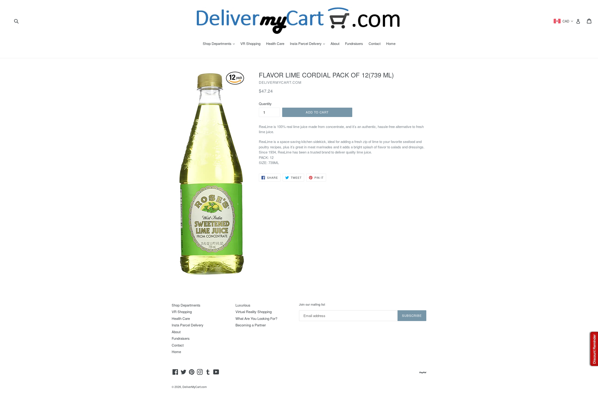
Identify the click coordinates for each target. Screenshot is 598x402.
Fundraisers (354, 43)
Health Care (275, 43)
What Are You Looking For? (256, 318)
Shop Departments (220, 43)
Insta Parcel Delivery (308, 43)
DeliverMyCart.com (194, 387)
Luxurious (242, 305)
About (335, 43)
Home (390, 43)
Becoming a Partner (250, 324)
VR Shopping (250, 43)
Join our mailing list (312, 304)
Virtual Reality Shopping (253, 311)
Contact (375, 43)
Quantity (265, 103)
